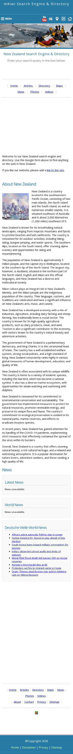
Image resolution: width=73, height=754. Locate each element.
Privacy (41, 702)
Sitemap (54, 702)
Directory (44, 85)
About (17, 702)
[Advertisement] (36, 126)
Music (21, 91)
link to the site (55, 170)
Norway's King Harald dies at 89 (29, 564)
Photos (34, 91)
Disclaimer (29, 747)
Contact (29, 702)
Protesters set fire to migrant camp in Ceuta (36, 568)
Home (14, 85)
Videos (49, 91)
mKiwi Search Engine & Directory (36, 3)
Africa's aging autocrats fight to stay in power (37, 534)
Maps (59, 85)
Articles (28, 85)
